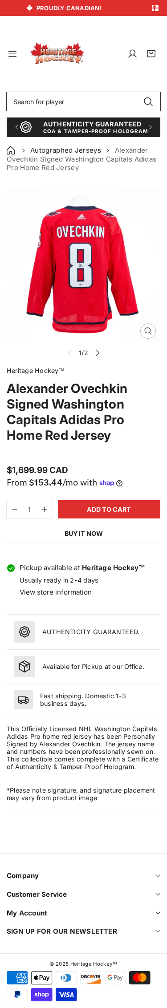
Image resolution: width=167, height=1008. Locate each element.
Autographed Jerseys (65, 150)
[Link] (57, 53)
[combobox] (83, 101)
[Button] (16, 127)
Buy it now (84, 533)
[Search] (148, 101)
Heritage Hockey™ (94, 964)
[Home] (11, 150)
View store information (56, 592)
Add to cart (109, 509)
